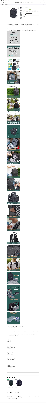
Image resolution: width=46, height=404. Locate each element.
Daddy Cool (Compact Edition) (10, 387)
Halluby (18, 2)
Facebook (15, 392)
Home (16, 2)
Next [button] (18, 13)
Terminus (21, 2)
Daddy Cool (16, 387)
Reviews (8, 371)
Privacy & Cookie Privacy (20, 397)
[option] (13, 13)
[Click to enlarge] (18, 7)
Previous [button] (9, 13)
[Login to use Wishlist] (18, 8)
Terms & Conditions (19, 396)
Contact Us (31, 2)
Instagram (17, 392)
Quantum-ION (24, 2)
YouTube (18, 392)
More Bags (28, 2)
